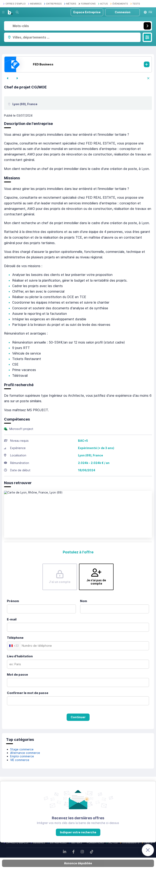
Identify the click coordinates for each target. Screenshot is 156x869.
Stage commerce (22, 749)
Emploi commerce (22, 756)
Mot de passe (17, 674)
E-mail (11, 619)
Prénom (13, 601)
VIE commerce (19, 760)
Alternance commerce (25, 752)
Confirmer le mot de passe (27, 693)
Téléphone (15, 637)
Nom (83, 601)
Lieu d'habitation (20, 656)
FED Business (43, 64)
